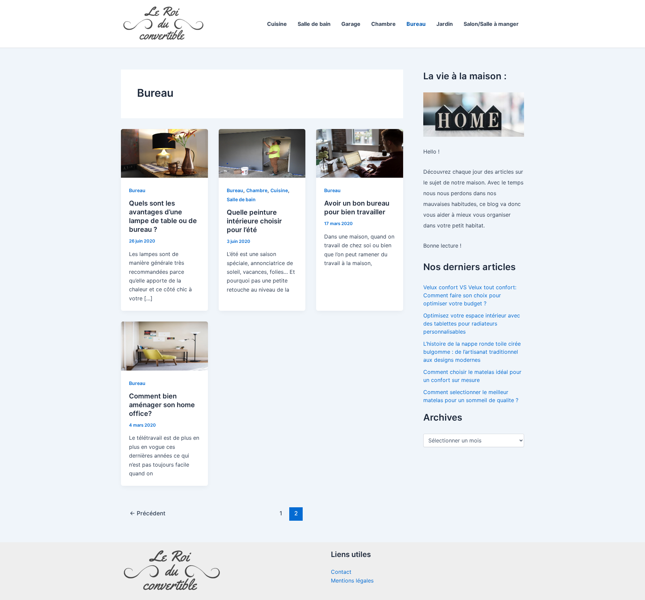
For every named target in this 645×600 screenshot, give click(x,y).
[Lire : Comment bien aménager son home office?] (164, 345)
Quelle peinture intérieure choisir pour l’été (254, 221)
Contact (341, 571)
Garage (350, 23)
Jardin (444, 23)
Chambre (383, 23)
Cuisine (277, 23)
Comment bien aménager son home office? (162, 405)
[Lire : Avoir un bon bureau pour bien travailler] (359, 152)
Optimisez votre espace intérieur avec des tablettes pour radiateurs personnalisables (471, 323)
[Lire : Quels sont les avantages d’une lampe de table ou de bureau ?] (164, 152)
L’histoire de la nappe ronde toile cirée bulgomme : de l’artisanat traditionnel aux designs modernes (472, 351)
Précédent (147, 513)
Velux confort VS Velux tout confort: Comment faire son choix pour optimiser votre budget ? (469, 295)
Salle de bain (314, 23)
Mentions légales (352, 580)
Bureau (416, 23)
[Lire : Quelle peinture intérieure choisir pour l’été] (262, 152)
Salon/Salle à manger (491, 23)
